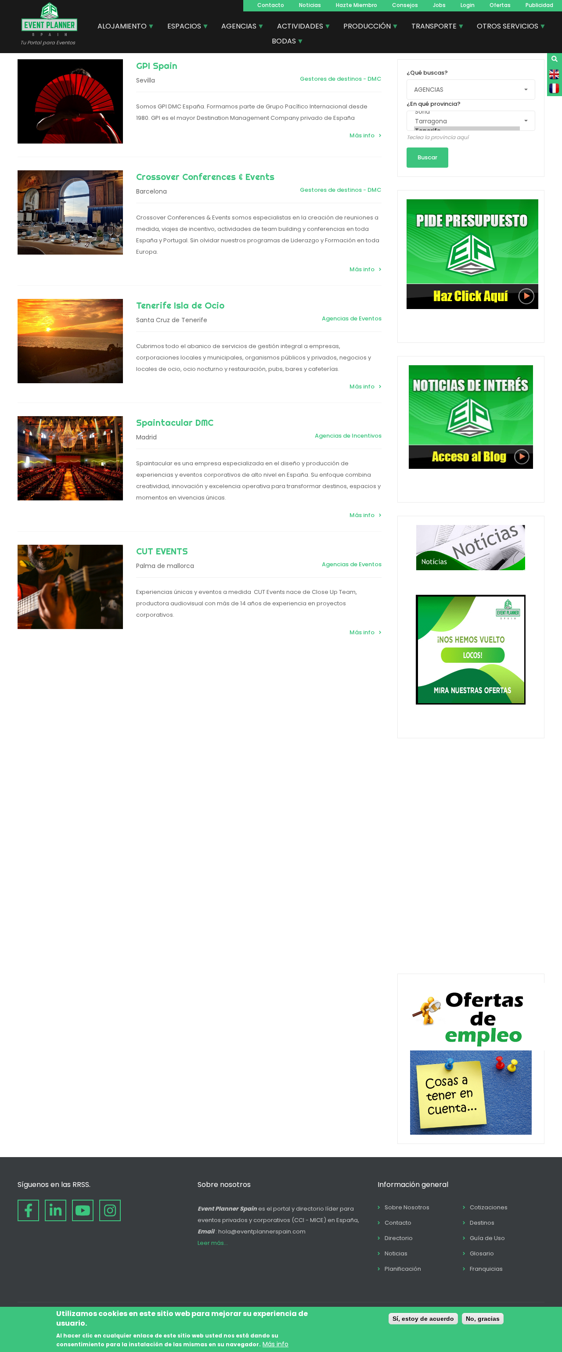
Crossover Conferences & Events (205, 176)
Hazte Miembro (356, 5)
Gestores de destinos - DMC (341, 79)
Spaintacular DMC (174, 422)
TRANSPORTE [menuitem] (431, 27)
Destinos (482, 1223)
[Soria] (467, 112)
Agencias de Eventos (352, 318)
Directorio (399, 1238)
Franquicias (486, 1269)
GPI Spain (156, 65)
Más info (362, 135)
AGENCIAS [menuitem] (235, 27)
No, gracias (483, 1318)
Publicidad (539, 5)
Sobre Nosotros (407, 1207)
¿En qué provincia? (434, 104)
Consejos (405, 5)
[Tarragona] (467, 121)
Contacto (270, 5)
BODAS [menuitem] (280, 42)
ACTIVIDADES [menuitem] (296, 27)
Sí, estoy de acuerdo (423, 1318)
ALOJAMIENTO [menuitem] (119, 27)
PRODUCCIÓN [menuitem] (364, 27)
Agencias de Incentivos (348, 435)
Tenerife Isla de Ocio (180, 305)
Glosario (482, 1253)
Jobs (439, 5)
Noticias (310, 5)
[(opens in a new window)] (28, 1210)
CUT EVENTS (162, 551)
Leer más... (213, 1243)
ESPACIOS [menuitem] (181, 27)
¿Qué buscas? (427, 72)
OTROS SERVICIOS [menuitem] (504, 27)
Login (468, 5)
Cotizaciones (489, 1207)
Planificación (403, 1269)
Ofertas (500, 5)
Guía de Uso (487, 1238)
